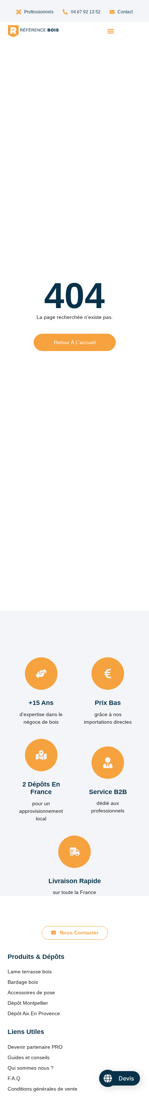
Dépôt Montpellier (28, 1003)
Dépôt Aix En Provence (34, 1013)
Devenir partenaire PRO (35, 1047)
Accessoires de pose (31, 992)
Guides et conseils (29, 1057)
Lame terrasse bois (30, 971)
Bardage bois (23, 982)
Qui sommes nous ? (31, 1068)
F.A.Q (14, 1078)
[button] (110, 31)
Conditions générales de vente (42, 1089)
